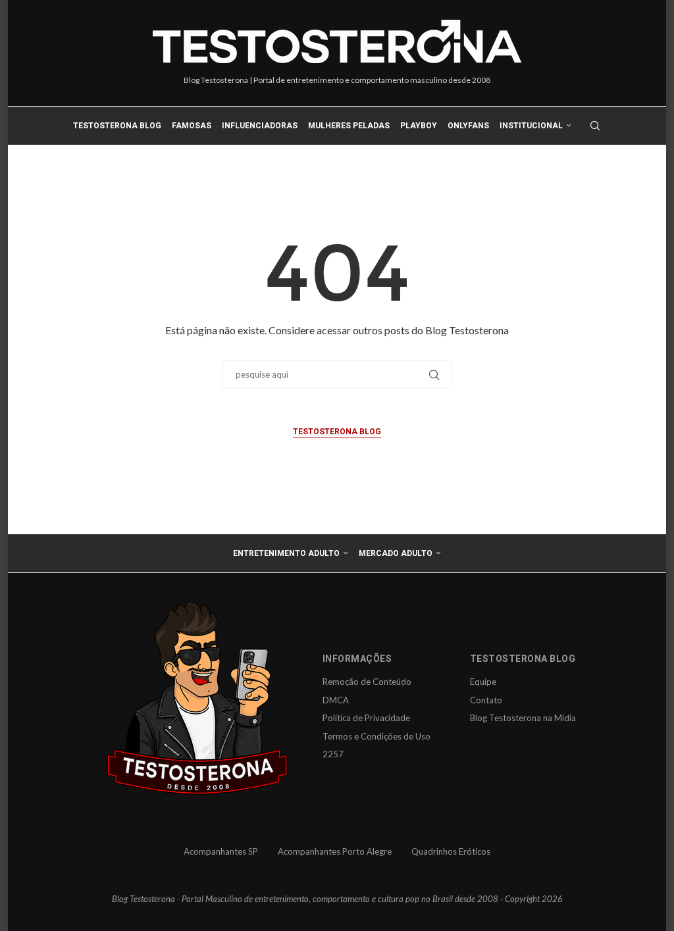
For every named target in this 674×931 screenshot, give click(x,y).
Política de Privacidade (366, 718)
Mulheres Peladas (349, 125)
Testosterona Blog (117, 125)
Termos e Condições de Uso (376, 736)
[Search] (595, 126)
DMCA (336, 700)
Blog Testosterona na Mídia (523, 718)
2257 (333, 754)
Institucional (531, 125)
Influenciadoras (260, 125)
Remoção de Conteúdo (367, 681)
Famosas (191, 125)
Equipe (483, 681)
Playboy (418, 125)
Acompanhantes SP (221, 851)
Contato (486, 700)
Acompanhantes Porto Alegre (335, 851)
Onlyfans (468, 125)
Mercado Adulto (395, 553)
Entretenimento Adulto (286, 553)
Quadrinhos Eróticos (450, 851)
